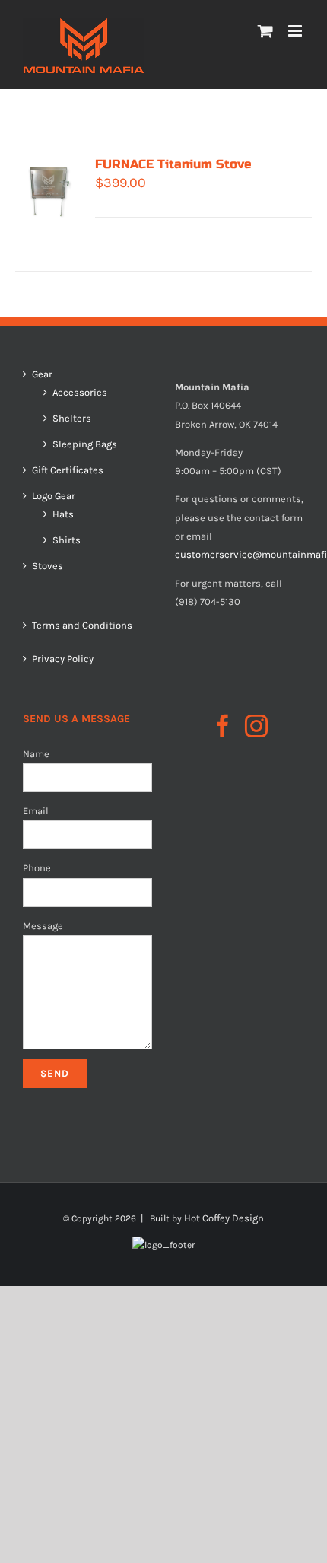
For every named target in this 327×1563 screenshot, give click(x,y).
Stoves (47, 566)
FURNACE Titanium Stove (173, 164)
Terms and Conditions (82, 625)
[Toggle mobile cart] (265, 31)
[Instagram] (256, 726)
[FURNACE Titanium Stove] (49, 192)
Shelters (71, 418)
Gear (42, 374)
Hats (63, 514)
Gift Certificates (67, 470)
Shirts (66, 540)
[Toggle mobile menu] (296, 31)
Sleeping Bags (84, 444)
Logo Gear (53, 496)
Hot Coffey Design (224, 1218)
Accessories (79, 392)
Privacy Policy (63, 658)
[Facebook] (222, 726)
